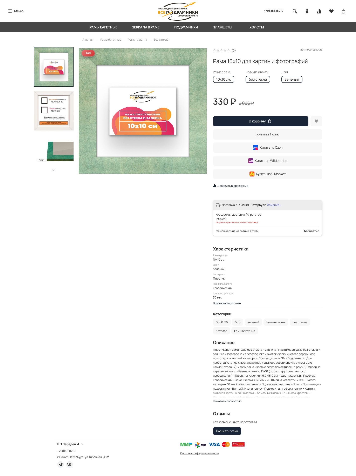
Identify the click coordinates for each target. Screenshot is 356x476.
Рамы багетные (103, 27)
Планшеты (222, 27)
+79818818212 (273, 11)
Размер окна (221, 72)
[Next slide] (53, 170)
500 (237, 322)
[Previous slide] (86, 111)
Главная (88, 39)
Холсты (256, 27)
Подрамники (186, 27)
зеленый (292, 79)
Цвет (284, 72)
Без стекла (161, 39)
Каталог (221, 331)
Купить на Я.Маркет (271, 174)
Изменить (273, 205)
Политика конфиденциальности (199, 453)
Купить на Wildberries (271, 160)
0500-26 (222, 322)
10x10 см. (223, 79)
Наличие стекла (257, 72)
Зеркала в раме (145, 27)
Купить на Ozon (271, 147)
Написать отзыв (227, 431)
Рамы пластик (137, 39)
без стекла (258, 79)
